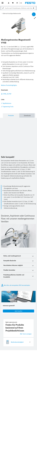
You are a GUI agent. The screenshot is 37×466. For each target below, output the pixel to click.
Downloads (27, 115)
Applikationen (7, 103)
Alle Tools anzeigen (26, 334)
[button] (9, 2)
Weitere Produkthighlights (9, 85)
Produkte (11, 115)
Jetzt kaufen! (18, 311)
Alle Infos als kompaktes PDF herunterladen (17, 285)
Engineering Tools (8, 106)
